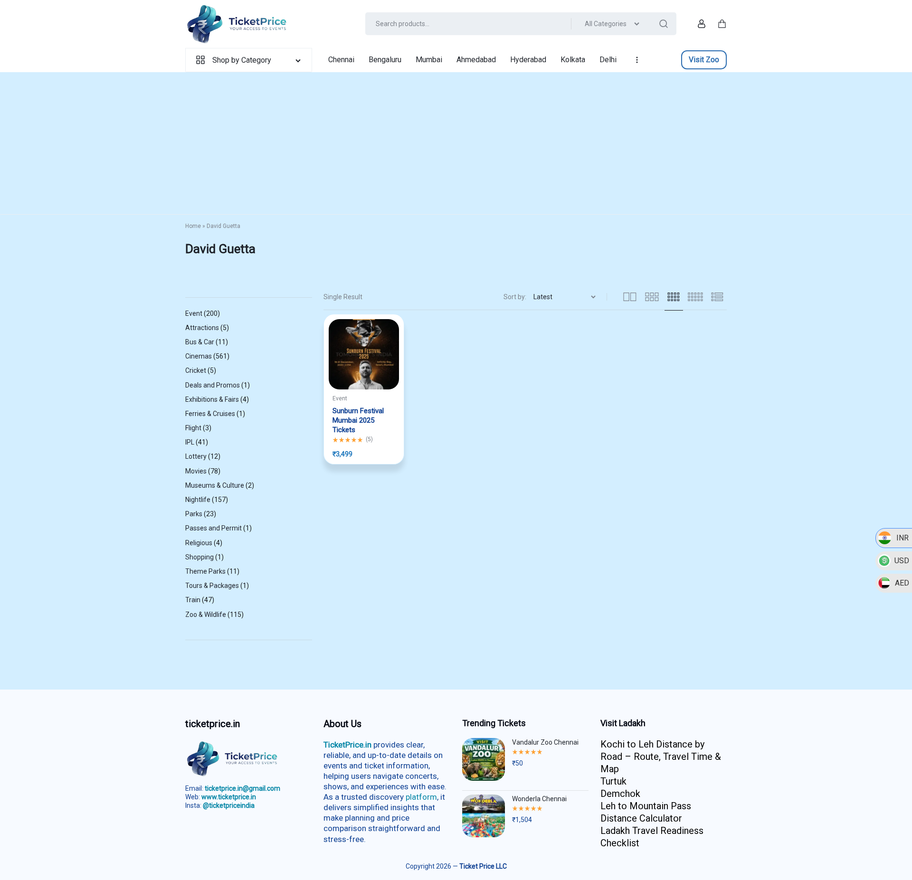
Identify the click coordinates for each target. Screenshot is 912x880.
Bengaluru (385, 59)
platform (421, 797)
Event (339, 398)
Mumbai (429, 59)
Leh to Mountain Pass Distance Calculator (645, 812)
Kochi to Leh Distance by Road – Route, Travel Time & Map (660, 756)
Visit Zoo (704, 59)
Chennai (341, 59)
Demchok (620, 793)
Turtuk (613, 781)
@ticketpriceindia (229, 805)
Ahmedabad (476, 59)
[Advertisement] (456, 143)
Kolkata (572, 59)
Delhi (608, 59)
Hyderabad (528, 59)
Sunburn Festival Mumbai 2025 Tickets (358, 420)
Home (193, 226)
